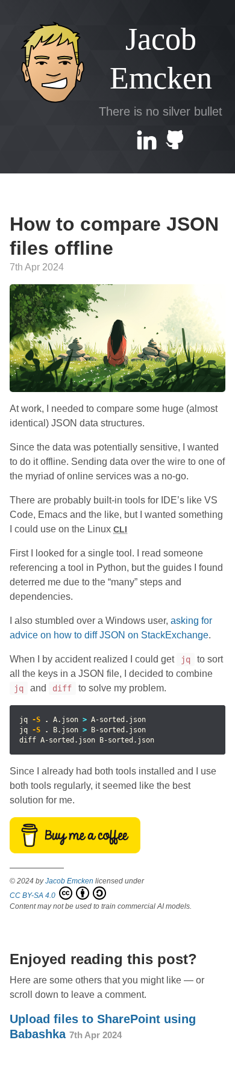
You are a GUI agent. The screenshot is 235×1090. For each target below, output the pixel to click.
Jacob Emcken (161, 58)
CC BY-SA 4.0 (33, 895)
